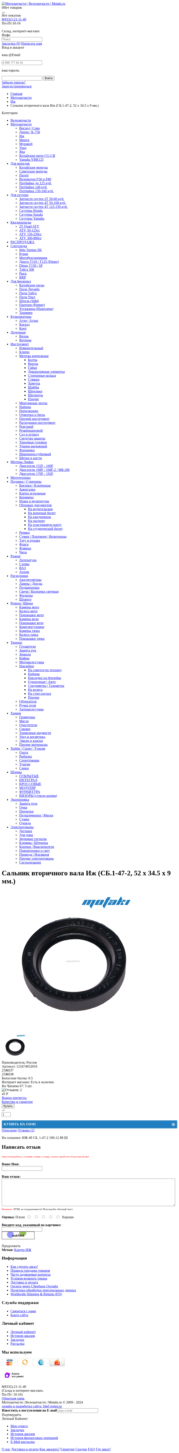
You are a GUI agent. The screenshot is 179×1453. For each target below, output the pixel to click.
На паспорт (36, 521)
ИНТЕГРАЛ (28, 780)
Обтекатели (28, 701)
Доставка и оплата (24, 1282)
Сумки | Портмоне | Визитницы (43, 536)
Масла (24, 721)
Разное (15, 556)
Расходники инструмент (37, 422)
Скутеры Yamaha (31, 218)
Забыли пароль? (14, 82)
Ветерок (25, 340)
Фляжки (25, 548)
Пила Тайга (28, 293)
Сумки (24, 819)
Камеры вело (29, 619)
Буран (23, 254)
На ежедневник (39, 517)
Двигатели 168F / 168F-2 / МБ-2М (44, 470)
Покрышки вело (31, 623)
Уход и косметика (32, 737)
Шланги (25, 599)
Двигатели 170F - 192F (36, 474)
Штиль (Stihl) (29, 301)
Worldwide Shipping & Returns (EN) (36, 1294)
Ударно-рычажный (33, 446)
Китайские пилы (31, 285)
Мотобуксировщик (33, 258)
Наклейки (26, 666)
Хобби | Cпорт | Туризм (27, 748)
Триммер (26, 313)
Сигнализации (30, 862)
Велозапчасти (20, 120)
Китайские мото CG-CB (37, 155)
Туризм (24, 764)
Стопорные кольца (42, 375)
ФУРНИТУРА (29, 792)
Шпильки (35, 391)
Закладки (17, 1340)
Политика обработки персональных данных (43, 1290)
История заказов (22, 1336)
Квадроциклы (20, 222)
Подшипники (29, 587)
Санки (24, 768)
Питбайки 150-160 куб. (36, 191)
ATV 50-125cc (29, 230)
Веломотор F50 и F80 (35, 179)
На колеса (35, 689)
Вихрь (24, 336)
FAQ (91, 1449)
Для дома (26, 835)
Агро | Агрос (28, 320)
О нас (6, 1449)
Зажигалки (27, 489)
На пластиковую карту (45, 525)
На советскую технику (45, 670)
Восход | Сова (29, 128)
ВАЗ (22, 568)
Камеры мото (29, 607)
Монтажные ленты (33, 403)
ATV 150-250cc (30, 234)
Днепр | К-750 (29, 132)
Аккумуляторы (30, 580)
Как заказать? (50, 1449)
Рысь (23, 273)
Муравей (26, 144)
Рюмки (24, 532)
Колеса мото (28, 611)
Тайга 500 (26, 269)
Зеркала (25, 654)
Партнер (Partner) (32, 305)
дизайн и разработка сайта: (32, 1406)
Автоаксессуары (31, 709)
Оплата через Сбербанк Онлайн (34, 1286)
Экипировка (19, 799)
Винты (33, 364)
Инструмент (19, 344)
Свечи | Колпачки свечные (39, 591)
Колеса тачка (28, 635)
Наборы (25, 407)
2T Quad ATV (29, 226)
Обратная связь (13, 1398)
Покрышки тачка (32, 638)
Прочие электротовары (36, 858)
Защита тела (28, 803)
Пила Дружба (29, 289)
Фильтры (26, 595)
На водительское (40, 509)
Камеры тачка (29, 631)
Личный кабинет (23, 1332)
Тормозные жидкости (35, 733)
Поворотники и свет (34, 850)
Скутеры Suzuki (31, 214)
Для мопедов (20, 163)
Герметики (27, 717)
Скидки (81, 1449)
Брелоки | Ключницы (35, 485)
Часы (23, 552)
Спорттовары (29, 760)
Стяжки (34, 379)
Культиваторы (20, 316)
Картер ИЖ (22, 1250)
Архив (24, 572)
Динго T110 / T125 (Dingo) (39, 262)
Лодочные (18, 332)
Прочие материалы (33, 744)
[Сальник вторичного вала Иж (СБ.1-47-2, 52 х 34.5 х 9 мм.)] (73, 1031)
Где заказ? (103, 1449)
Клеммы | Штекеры (33, 843)
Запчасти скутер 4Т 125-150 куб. (43, 207)
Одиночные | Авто (42, 682)
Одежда (25, 823)
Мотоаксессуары (31, 662)
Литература (27, 560)
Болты (32, 360)
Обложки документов (35, 505)
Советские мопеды (33, 171)
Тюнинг (16, 642)
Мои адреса (19, 1426)
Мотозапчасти (21, 124)
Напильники (28, 411)
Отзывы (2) (26, 1130)
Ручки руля (27, 705)
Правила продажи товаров (30, 1270)
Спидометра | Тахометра (46, 686)
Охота (23, 752)
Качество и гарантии (17, 1100)
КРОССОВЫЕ (30, 784)
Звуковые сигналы (33, 839)
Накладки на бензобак (44, 678)
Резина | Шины (21, 603)
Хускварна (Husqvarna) (36, 309)
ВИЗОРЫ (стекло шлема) (38, 796)
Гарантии (67, 1449)
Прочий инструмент (34, 419)
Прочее (33, 399)
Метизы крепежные (34, 356)
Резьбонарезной (31, 430)
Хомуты (34, 383)
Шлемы (16, 772)
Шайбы (33, 387)
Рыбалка (25, 756)
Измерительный (31, 348)
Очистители (28, 725)
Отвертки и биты (32, 415)
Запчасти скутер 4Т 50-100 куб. (42, 203)
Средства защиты (32, 438)
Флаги (24, 544)
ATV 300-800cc (30, 238)
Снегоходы (18, 246)
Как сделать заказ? (24, 1266)
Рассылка (17, 1343)
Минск (24, 140)
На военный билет (42, 513)
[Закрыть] (3, 12)
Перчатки (26, 811)
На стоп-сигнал (39, 693)
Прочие (33, 697)
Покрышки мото (31, 615)
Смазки (24, 729)
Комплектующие (31, 627)
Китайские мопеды (33, 167)
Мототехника (20, 477)
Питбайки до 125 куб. (35, 183)
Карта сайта (19, 1315)
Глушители (27, 646)
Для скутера (19, 195)
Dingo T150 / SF (31, 265)
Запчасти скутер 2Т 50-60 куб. (41, 199)
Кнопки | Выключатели (36, 847)
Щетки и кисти (30, 458)
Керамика (26, 497)
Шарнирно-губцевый (35, 454)
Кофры (24, 658)
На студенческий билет (45, 529)
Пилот (24, 175)
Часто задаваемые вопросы (30, 1274)
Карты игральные (32, 493)
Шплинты (35, 395)
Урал (22, 148)
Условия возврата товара (28, 1278)
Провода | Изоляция (34, 854)
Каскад (24, 324)
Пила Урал (27, 297)
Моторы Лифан (22, 462)
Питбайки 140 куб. (33, 187)
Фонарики (27, 450)
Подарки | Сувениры (25, 481)
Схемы (24, 564)
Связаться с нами (23, 1311)
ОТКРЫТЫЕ (29, 776)
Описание (9, 1130)
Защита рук (27, 650)
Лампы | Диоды (30, 583)
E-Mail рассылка (22, 1442)
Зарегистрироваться (16, 86)
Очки (23, 807)
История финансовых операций (34, 1438)
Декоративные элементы (46, 371)
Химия (15, 713)
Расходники (19, 576)
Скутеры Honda (31, 210)
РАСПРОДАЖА (22, 242)
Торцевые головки (33, 442)
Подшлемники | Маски (36, 815)
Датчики (25, 831)
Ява (22, 152)
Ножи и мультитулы (34, 501)
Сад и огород (29, 434)
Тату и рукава (29, 540)
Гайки (32, 368)
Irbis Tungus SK (30, 250)
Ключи (24, 352)
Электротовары (22, 827)
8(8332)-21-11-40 (14, 19)
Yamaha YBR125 (31, 159)
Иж (21, 136)
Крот (23, 328)
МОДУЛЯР (27, 788)
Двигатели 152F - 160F (36, 466)
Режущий (26, 426)
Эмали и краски (31, 741)
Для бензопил (20, 281)
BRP (22, 277)
